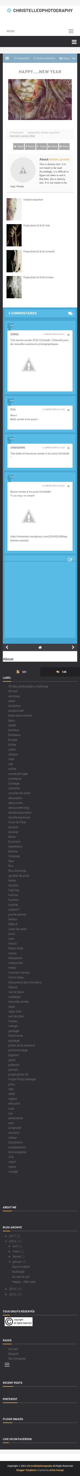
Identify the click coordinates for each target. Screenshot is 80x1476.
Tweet (20, 146)
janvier (17, 1262)
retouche (14, 1103)
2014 (12, 1241)
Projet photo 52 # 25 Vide (36, 225)
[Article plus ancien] (73, 647)
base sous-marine (20, 715)
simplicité (14, 1128)
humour (13, 900)
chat (11, 759)
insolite (13, 905)
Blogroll (13, 1354)
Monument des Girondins (24, 982)
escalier (13, 832)
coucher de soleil (19, 793)
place (11, 1060)
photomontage (18, 1050)
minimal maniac (19, 972)
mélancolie (15, 963)
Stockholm (15, 1142)
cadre (12, 749)
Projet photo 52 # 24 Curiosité (38, 251)
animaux (14, 696)
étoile (11, 837)
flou (10, 866)
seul (11, 1123)
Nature (12, 987)
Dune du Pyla (17, 822)
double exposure (19, 817)
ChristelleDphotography (43, 11)
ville (11, 1157)
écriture (13, 827)
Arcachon (14, 706)
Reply (10, 327)
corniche (14, 788)
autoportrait (33, 132)
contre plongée (18, 774)
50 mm (13, 691)
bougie (12, 740)
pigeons (13, 1055)
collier (12, 769)
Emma (14, 334)
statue (12, 1137)
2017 (12, 1236)
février (17, 1256)
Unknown (17, 448)
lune (11, 938)
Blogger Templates (26, 1470)
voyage (13, 1171)
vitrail (12, 1162)
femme (12, 851)
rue (10, 1113)
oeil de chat (15, 1016)
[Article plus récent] (7, 647)
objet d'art (14, 1011)
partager (13, 1031)
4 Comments (16, 132)
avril (15, 1246)
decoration (15, 798)
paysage (14, 1040)
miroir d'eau (16, 977)
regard (12, 1099)
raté (10, 1089)
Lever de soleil (17, 929)
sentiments (15, 1118)
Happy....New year (40, 71)
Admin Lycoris (59, 159)
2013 (12, 1289)
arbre (11, 701)
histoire (13, 895)
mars (16, 1251)
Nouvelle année (18, 1001)
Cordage (13, 783)
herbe (12, 880)
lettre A (12, 924)
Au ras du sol (20, 1277)
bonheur (13, 730)
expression (15, 846)
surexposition (17, 1147)
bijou (11, 720)
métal (12, 968)
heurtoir (13, 885)
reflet (11, 1094)
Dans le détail (21, 1267)
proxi (11, 1084)
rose (11, 1108)
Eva (13, 409)
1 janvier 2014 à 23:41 (54, 334)
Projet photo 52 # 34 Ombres (38, 277)
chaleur (13, 754)
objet (11, 1006)
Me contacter (17, 1358)
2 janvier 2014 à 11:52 (54, 409)
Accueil (13, 1349)
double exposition (50, 132)
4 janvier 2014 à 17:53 (53, 447)
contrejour (15, 778)
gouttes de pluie (18, 875)
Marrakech (15, 958)
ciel (10, 764)
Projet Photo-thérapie (22, 1079)
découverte (15, 803)
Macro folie (15, 948)
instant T (14, 909)
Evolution (14, 841)
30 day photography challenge (28, 686)
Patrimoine (15, 1036)
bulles (12, 744)
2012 (12, 1294)
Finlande (14, 856)
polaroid (13, 1065)
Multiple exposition (33, 199)
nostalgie (14, 997)
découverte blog (18, 808)
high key (13, 890)
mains (12, 953)
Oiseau (12, 1021)
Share (31, 146)
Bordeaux (14, 735)
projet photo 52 (18, 1074)
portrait (13, 1069)
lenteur (12, 919)
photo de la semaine (21, 1045)
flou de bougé (17, 870)
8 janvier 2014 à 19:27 (53, 486)
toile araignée (17, 1152)
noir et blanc (16, 992)
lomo (11, 934)
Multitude (18, 1272)
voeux (12, 1166)
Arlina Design (56, 1470)
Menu (11, 31)
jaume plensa (17, 914)
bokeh (12, 725)
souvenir (14, 1132)
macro (12, 943)
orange (12, 1026)
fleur (11, 861)
